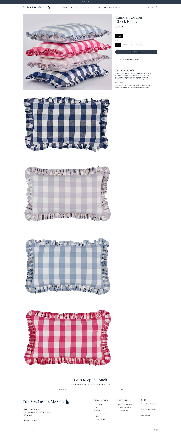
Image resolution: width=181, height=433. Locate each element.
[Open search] (148, 7)
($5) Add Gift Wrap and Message (130, 59)
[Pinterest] (157, 430)
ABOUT (95, 408)
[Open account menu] (152, 7)
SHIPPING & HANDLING (125, 408)
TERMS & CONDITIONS (124, 404)
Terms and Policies (45, 430)
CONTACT (96, 411)
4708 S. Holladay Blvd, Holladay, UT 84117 (36, 412)
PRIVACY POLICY (122, 411)
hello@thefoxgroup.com (31, 420)
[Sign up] (122, 389)
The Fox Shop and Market (32, 430)
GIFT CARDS (97, 404)
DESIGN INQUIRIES (99, 419)
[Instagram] (154, 430)
